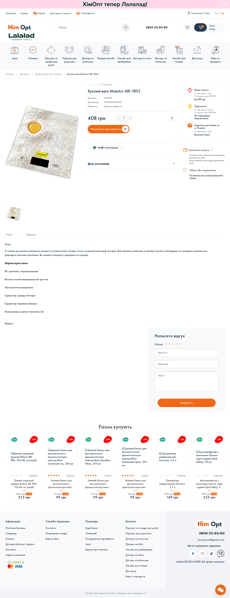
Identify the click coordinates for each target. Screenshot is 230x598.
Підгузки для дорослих (138, 533)
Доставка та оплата (60, 13)
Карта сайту (52, 538)
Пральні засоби (134, 544)
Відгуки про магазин (97, 549)
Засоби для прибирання (139, 549)
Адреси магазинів (15, 554)
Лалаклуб (11, 13)
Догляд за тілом (135, 554)
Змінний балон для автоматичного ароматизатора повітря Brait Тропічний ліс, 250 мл (61, 484)
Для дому (24, 74)
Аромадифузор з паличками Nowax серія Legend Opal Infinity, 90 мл (209, 484)
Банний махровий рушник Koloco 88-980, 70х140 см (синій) (24, 484)
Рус (216, 13)
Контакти (11, 549)
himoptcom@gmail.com (211, 539)
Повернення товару (56, 533)
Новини (24, 13)
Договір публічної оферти (20, 544)
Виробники (92, 528)
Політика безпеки (15, 528)
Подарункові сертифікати (100, 538)
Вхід (207, 13)
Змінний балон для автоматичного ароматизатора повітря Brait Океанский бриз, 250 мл (135, 484)
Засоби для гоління (136, 565)
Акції (88, 544)
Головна (10, 74)
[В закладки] (172, 118)
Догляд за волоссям (137, 538)
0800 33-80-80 (156, 27)
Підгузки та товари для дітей (142, 528)
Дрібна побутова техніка (48, 74)
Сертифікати (87, 13)
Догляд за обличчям (137, 560)
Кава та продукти (135, 576)
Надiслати (186, 402)
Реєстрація (197, 13)
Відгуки (41, 13)
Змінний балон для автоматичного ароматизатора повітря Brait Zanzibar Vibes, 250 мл (98, 484)
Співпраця (11, 533)
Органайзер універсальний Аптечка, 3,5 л (172, 484)
